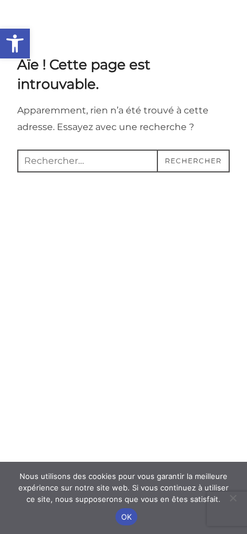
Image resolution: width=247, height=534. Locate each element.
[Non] (232, 498)
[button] (15, 43)
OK (126, 516)
